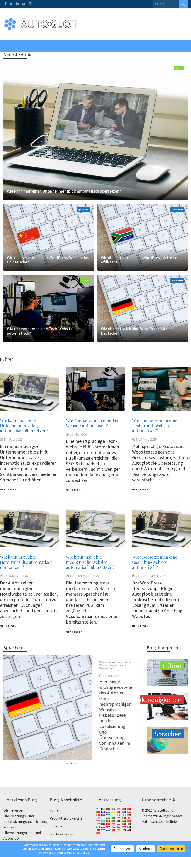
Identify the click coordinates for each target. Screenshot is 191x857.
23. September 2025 (151, 576)
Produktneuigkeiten (66, 818)
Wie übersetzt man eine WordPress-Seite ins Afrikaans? (139, 260)
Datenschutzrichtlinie (159, 821)
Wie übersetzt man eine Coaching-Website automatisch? (154, 562)
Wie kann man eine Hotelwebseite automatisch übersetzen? (26, 562)
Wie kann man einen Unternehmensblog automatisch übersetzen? (64, 191)
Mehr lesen (8, 489)
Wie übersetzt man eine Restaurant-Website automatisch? (154, 426)
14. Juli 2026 (13, 439)
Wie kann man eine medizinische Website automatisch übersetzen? (90, 562)
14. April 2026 (146, 439)
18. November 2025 (84, 576)
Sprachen (83, 209)
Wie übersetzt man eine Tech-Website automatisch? (39, 331)
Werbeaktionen (62, 834)
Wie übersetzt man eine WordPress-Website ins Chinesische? (48, 260)
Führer (179, 68)
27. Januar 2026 (16, 576)
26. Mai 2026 (78, 434)
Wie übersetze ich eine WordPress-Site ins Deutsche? (137, 331)
